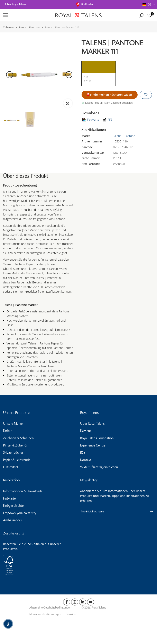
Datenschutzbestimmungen (45, 614)
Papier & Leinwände (16, 460)
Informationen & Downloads (22, 491)
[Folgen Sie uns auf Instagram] (74, 602)
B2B (82, 452)
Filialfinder (87, 4)
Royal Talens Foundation (97, 438)
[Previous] (9, 74)
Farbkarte (93, 119)
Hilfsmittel (10, 467)
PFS (110, 119)
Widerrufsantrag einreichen (99, 467)
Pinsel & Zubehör (15, 445)
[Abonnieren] (149, 511)
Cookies (70, 614)
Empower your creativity (19, 513)
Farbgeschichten (14, 506)
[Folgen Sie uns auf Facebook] (66, 602)
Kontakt (85, 460)
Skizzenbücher (13, 452)
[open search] (141, 15)
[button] (148, 4)
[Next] (68, 74)
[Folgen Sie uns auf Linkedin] (82, 602)
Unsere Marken (14, 423)
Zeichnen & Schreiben (18, 438)
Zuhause (8, 27)
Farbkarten (10, 498)
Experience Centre (92, 445)
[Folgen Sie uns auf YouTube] (90, 602)
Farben (7, 431)
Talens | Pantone (29, 27)
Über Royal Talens (15, 4)
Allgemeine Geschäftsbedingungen (50, 607)
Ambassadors (12, 520)
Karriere (85, 431)
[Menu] (26, 15)
